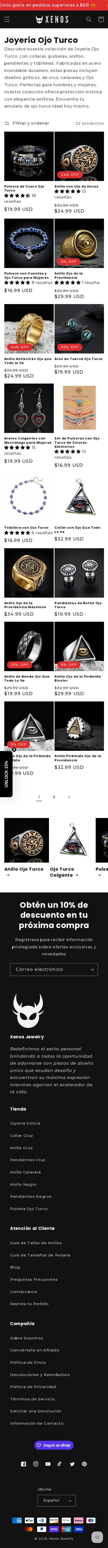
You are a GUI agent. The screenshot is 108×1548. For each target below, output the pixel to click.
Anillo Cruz (21, 1147)
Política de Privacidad (33, 1386)
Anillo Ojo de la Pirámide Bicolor (78, 679)
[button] (7, 19)
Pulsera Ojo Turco (28, 1208)
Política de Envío (28, 1362)
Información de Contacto (36, 1423)
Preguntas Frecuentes (34, 1279)
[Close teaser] (14, 749)
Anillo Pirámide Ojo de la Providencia (78, 758)
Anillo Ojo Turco (24, 869)
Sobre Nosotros (26, 1338)
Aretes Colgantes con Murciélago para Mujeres (28, 440)
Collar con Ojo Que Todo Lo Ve (78, 530)
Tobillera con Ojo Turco (26, 528)
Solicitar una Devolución (36, 1411)
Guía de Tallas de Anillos (36, 1242)
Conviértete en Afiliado (34, 1350)
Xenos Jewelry (61, 1538)
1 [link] (39, 796)
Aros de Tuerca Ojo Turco (79, 359)
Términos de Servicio (32, 1399)
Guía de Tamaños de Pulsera (40, 1255)
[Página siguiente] (69, 797)
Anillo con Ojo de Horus (77, 187)
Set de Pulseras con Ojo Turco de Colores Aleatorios (77, 442)
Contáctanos (23, 1291)
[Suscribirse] (92, 969)
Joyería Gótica (25, 1123)
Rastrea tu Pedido (29, 1303)
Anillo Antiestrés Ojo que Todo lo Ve (28, 361)
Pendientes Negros (30, 1196)
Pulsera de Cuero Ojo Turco (24, 189)
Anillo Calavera (25, 1172)
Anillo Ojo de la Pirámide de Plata (27, 758)
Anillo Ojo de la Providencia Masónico (25, 605)
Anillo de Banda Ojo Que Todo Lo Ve (27, 679)
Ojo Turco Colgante (62, 872)
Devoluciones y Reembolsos (40, 1374)
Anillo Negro (23, 1184)
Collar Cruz (21, 1135)
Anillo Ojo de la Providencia (69, 275)
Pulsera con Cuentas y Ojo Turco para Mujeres (26, 275)
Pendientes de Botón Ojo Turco (78, 605)
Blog (15, 1267)
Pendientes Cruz (27, 1159)
